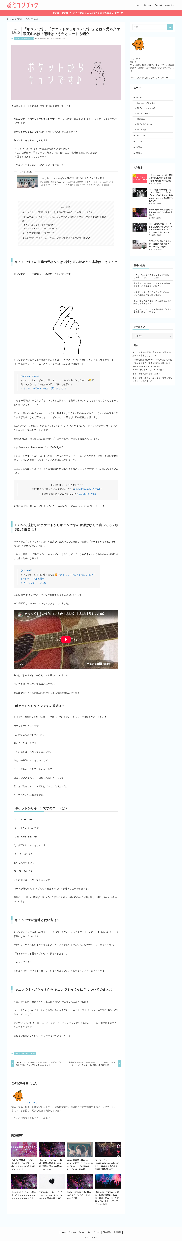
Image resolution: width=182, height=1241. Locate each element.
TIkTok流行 (141, 119)
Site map (72, 1232)
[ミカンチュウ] (22, 5)
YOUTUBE (141, 135)
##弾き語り (38, 578)
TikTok (17, 39)
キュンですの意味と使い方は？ (38, 233)
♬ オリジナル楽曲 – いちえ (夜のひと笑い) (43, 388)
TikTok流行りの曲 (27, 39)
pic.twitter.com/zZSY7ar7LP (88, 489)
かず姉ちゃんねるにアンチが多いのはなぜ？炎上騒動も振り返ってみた (151, 293)
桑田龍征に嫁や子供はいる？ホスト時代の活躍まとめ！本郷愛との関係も (152, 284)
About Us (107, 1232)
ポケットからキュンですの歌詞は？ (39, 225)
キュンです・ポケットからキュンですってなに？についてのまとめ (56, 238)
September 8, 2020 (86, 494)
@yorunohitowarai (29, 376)
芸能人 (139, 153)
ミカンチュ (32, 1103)
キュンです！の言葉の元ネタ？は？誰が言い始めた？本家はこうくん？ (58, 212)
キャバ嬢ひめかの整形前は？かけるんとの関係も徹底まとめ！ (152, 302)
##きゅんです (64, 574)
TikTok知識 (141, 130)
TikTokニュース (143, 114)
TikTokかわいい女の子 (146, 108)
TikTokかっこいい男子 (146, 103)
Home (63, 1232)
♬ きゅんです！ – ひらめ (33, 582)
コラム (139, 147)
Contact (97, 1232)
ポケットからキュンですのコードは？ (40, 228)
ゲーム (139, 141)
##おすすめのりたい (81, 574)
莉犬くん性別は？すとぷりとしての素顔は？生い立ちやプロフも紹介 (151, 276)
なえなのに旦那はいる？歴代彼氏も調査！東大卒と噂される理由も (152, 310)
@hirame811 (26, 570)
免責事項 (117, 1232)
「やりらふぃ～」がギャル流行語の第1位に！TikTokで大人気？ (72, 178)
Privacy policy (85, 1232)
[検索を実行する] (170, 27)
